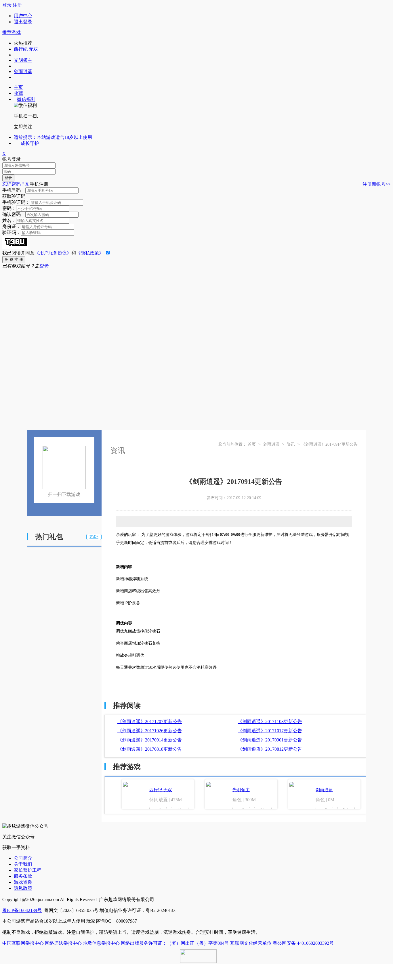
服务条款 (23, 876)
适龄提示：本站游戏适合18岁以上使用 (53, 137)
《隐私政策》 (90, 252)
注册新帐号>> (377, 184)
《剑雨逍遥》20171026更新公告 (149, 730)
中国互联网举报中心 (23, 943)
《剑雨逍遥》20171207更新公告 (149, 721)
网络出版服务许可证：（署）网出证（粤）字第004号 (175, 943)
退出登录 (23, 21)
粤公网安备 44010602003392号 (303, 943)
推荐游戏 (11, 32)
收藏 (18, 93)
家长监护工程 (27, 870)
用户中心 (23, 15)
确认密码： (13, 214)
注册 (17, 5)
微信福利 (26, 99)
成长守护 (30, 143)
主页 (18, 87)
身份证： (11, 226)
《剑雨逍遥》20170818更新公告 (149, 749)
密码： (9, 208)
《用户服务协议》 (53, 252)
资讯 (291, 444)
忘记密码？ (13, 184)
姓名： (9, 220)
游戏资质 (23, 882)
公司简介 (23, 858)
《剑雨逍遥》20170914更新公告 (149, 739)
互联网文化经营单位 (251, 943)
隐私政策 (23, 888)
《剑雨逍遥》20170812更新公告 (270, 749)
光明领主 (23, 60)
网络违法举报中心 (63, 943)
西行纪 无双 (26, 49)
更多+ (93, 537)
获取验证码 (13, 196)
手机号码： (13, 190)
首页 (252, 444)
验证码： (11, 232)
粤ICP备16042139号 (22, 910)
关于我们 (23, 864)
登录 (7, 5)
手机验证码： (16, 202)
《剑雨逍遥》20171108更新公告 (270, 721)
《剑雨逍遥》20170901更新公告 (270, 739)
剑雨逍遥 (23, 71)
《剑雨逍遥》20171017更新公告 (270, 730)
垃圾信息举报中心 (101, 943)
